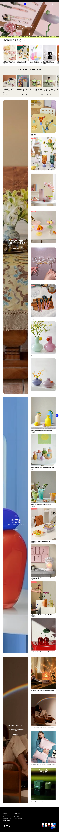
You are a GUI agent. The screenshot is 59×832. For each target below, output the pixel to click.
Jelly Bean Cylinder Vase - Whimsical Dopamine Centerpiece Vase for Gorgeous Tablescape (42, 207)
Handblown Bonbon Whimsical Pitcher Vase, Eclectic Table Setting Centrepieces (41, 431)
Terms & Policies (18, 811)
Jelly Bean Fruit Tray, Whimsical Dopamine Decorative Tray (40, 541)
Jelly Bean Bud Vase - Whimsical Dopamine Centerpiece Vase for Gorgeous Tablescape (43, 355)
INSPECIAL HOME (27, 825)
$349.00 (32, 579)
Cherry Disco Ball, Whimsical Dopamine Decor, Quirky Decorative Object (42, 651)
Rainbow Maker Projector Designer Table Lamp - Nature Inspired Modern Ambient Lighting (42, 727)
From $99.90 (33, 506)
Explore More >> (16, 251)
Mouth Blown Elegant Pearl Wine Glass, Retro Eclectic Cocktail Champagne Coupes (43, 281)
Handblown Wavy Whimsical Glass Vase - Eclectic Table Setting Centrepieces (41, 505)
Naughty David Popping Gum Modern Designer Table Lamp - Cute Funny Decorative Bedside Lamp (42, 578)
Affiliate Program (6, 820)
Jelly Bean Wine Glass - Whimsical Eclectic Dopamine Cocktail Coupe (9, 62)
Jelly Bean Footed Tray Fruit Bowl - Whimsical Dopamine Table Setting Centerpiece (42, 244)
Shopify (35, 825)
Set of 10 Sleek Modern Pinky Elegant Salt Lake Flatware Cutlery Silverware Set (43, 318)
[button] (52, 4)
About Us (5, 813)
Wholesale (5, 816)
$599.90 (32, 729)
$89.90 (32, 766)
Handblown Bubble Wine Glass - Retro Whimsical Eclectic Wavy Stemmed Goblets (22, 62)
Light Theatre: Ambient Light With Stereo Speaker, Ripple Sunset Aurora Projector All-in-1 (42, 690)
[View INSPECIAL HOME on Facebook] (7, 826)
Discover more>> (16, 734)
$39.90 (4, 63)
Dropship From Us (7, 818)
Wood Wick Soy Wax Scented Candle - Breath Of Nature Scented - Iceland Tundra (43, 801)
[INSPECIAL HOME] (29, 4)
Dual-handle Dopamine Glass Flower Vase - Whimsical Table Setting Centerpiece (42, 615)
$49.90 (31, 64)
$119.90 (32, 393)
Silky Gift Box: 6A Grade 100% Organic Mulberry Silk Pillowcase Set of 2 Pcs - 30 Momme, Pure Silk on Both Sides (43, 764)
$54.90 (32, 469)
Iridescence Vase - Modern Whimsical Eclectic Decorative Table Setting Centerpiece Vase (36, 62)
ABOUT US (6, 811)
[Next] (53, 52)
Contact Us (5, 815)
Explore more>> (16, 529)
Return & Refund (17, 815)
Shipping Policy (17, 813)
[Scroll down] (29, 34)
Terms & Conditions (18, 818)
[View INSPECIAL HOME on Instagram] (4, 826)
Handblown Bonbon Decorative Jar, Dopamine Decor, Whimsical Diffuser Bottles (42, 468)
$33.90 (18, 64)
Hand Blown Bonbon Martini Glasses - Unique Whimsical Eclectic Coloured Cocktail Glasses (43, 134)
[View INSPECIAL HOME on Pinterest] (9, 826)
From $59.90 (33, 692)
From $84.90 (33, 432)
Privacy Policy (17, 816)
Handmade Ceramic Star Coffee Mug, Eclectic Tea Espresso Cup (48, 62)
